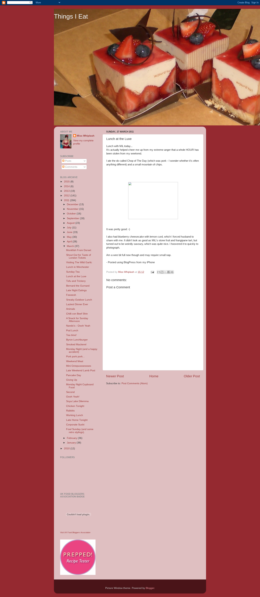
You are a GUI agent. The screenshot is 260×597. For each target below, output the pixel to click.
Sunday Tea (73, 271)
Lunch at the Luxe (76, 276)
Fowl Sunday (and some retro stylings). (79, 430)
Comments (70, 167)
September (73, 218)
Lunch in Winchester (77, 267)
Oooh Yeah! (72, 396)
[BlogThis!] (162, 272)
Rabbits (70, 410)
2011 (67, 200)
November (73, 209)
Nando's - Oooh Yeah (78, 325)
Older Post (192, 376)
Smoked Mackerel (76, 344)
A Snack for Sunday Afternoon (77, 319)
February (72, 438)
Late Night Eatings (76, 290)
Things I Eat (71, 16)
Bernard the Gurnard (77, 285)
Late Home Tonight (77, 420)
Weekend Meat (74, 361)
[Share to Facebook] (169, 272)
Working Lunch (74, 415)
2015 (67, 181)
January (72, 442)
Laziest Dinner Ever (77, 304)
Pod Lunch (72, 330)
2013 (67, 191)
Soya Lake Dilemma (77, 401)
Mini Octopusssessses (78, 366)
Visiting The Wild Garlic (79, 262)
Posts (67, 161)
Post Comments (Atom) (135, 383)
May (69, 237)
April (70, 241)
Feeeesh (71, 295)
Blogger (150, 588)
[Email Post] (152, 272)
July (69, 227)
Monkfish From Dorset (78, 250)
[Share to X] (165, 272)
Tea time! (71, 335)
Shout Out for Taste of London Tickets (78, 256)
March (71, 246)
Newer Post (115, 376)
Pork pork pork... (75, 356)
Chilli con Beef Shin (77, 313)
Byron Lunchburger (77, 339)
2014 (67, 186)
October (72, 213)
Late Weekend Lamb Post (80, 370)
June (70, 232)
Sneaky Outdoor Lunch (79, 299)
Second (70, 392)
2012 (67, 195)
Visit (75, 532)
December (73, 204)
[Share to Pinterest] (172, 272)
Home (153, 376)
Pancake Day (73, 375)
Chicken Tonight (75, 406)
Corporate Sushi (75, 424)
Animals (70, 309)
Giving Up (71, 380)
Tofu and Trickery (76, 281)
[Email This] (158, 272)
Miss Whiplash (85, 135)
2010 (67, 448)
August (71, 223)
